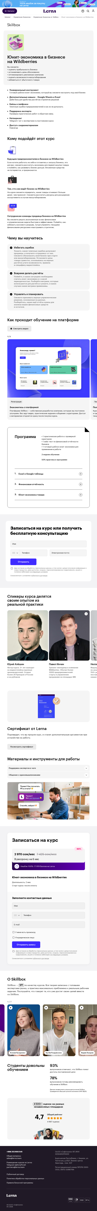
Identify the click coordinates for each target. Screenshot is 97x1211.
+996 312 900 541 (14, 1152)
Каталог (8, 17)
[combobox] (15, 553)
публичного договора (39, 575)
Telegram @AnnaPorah (16, 1165)
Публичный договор (15, 1174)
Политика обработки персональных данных (25, 1178)
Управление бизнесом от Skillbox (46, 17)
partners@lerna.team (16, 1167)
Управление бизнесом (22, 17)
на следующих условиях (39, 572)
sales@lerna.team (14, 1158)
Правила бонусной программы (20, 1183)
